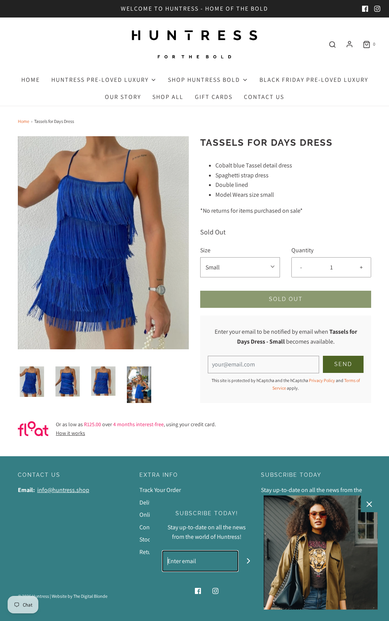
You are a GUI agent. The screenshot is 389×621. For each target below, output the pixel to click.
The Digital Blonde (90, 596)
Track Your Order (160, 490)
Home (30, 80)
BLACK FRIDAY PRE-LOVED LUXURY (313, 80)
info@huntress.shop (63, 490)
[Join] (248, 561)
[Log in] (349, 44)
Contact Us (264, 97)
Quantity (302, 250)
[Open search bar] (332, 44)
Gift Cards (213, 97)
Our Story (123, 97)
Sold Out (286, 299)
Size (205, 250)
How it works (70, 433)
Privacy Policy (322, 380)
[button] (32, 381)
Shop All (167, 97)
